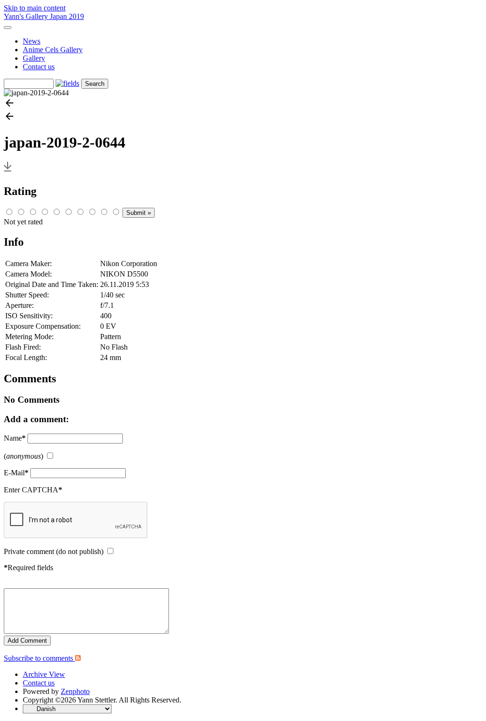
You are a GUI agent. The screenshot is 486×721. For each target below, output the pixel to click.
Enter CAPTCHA (33, 490)
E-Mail (16, 473)
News (31, 41)
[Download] (7, 171)
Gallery (34, 58)
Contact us (39, 67)
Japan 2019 (67, 16)
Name (15, 438)
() (23, 456)
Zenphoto (75, 691)
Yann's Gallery (27, 16)
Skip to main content (34, 8)
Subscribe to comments (39, 658)
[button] (243, 104)
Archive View (44, 674)
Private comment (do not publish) (53, 551)
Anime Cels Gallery (53, 50)
